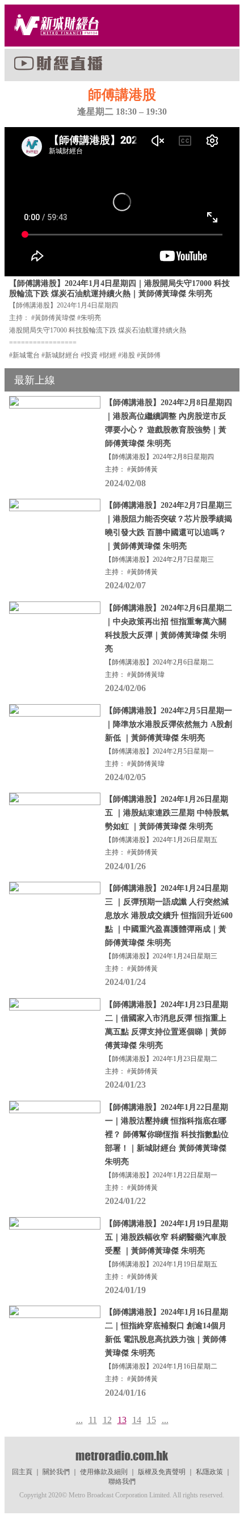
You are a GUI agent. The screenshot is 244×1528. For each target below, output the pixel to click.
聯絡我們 (122, 1481)
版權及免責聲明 (162, 1472)
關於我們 (56, 1472)
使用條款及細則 (104, 1472)
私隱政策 (209, 1472)
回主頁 (22, 1472)
